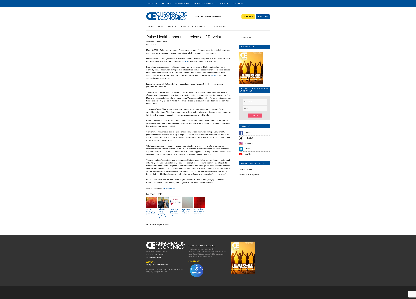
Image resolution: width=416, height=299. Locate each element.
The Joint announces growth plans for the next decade (151, 212)
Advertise (248, 16)
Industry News (159, 224)
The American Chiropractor (249, 175)
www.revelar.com (169, 188)
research (184, 61)
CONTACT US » (151, 262)
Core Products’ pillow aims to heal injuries (186, 211)
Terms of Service (162, 265)
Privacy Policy (151, 265)
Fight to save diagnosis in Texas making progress (174, 212)
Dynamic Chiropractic (247, 169)
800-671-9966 (156, 257)
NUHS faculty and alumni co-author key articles (199, 211)
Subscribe (263, 16)
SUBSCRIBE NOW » (194, 261)
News (167, 224)
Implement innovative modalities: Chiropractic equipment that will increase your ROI (163, 215)
